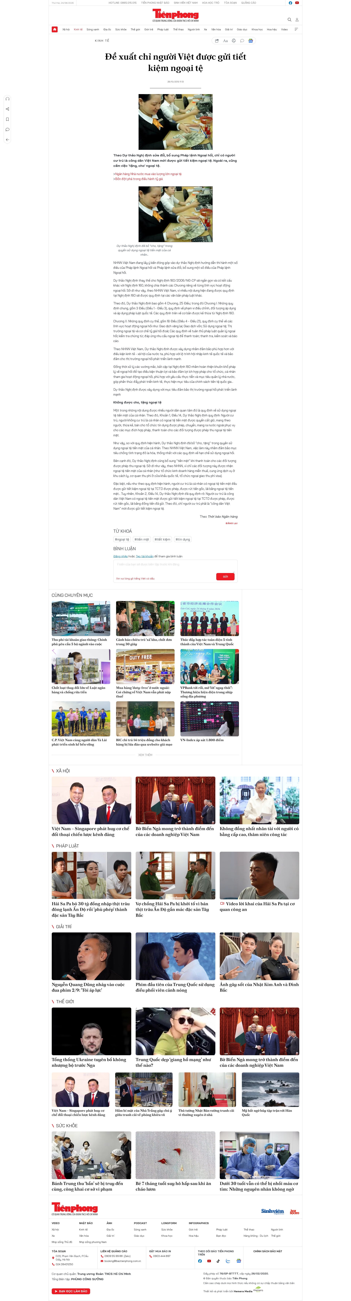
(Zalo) (127, 1256)
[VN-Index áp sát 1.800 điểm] (209, 718)
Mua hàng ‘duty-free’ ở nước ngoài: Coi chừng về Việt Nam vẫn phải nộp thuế (143, 692)
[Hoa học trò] (294, 1212)
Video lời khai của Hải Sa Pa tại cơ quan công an (257, 906)
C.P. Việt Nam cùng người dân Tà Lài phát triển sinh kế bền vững (79, 742)
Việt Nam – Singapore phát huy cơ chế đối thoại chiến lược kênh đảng (90, 831)
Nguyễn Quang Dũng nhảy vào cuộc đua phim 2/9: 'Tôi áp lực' (88, 987)
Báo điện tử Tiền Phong (176, 15)
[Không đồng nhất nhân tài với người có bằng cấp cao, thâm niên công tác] (259, 800)
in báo (233, 40)
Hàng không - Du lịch (256, 1235)
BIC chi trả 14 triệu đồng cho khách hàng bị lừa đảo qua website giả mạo (144, 742)
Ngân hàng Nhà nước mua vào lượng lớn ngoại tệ (148, 174)
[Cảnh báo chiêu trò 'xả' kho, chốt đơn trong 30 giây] (145, 618)
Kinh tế (78, 29)
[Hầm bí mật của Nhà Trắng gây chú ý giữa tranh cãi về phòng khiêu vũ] (144, 1089)
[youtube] (297, 3)
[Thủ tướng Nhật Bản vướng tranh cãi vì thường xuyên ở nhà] (207, 1089)
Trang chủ (55, 29)
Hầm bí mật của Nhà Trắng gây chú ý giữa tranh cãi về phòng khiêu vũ (143, 1112)
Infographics (199, 1223)
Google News (250, 40)
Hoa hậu (272, 29)
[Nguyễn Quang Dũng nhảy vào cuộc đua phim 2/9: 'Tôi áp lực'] (91, 956)
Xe (205, 29)
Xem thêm (296, 29)
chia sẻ (217, 40)
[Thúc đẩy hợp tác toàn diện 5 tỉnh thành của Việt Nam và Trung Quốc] (209, 618)
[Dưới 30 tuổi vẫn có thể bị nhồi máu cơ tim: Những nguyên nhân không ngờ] (259, 1155)
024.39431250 (64, 1264)
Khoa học (257, 29)
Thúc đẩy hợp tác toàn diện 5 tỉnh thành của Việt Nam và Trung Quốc (207, 642)
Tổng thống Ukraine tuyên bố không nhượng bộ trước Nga (89, 1062)
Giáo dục (242, 29)
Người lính (194, 29)
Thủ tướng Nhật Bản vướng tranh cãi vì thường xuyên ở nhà (206, 1112)
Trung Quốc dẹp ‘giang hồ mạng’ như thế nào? (173, 1062)
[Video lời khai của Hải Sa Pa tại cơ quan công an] (259, 875)
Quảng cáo (248, 2)
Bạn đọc (221, 1235)
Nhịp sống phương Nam (93, 1242)
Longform (169, 1223)
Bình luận (7, 129)
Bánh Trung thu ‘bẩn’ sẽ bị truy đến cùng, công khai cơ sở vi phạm (87, 1186)
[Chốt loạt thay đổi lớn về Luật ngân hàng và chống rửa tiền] (81, 666)
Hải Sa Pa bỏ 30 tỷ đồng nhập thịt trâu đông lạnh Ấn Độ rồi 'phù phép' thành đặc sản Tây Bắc (91, 909)
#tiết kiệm (162, 539)
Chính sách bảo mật (267, 1251)
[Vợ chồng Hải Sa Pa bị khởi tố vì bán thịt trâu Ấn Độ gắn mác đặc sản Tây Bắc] (175, 875)
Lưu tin (7, 119)
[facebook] (290, 3)
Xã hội (66, 29)
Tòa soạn (230, 2)
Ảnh (109, 1223)
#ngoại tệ (122, 539)
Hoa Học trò (210, 2)
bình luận (242, 40)
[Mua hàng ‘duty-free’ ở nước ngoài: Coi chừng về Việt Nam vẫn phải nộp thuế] (145, 666)
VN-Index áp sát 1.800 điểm (202, 740)
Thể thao (178, 29)
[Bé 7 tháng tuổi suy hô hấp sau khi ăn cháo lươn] (175, 1155)
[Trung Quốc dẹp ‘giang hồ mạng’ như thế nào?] (175, 1031)
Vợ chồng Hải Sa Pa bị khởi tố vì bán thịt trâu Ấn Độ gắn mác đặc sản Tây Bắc (172, 909)
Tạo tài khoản (145, 556)
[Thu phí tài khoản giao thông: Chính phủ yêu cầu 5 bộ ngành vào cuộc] (81, 618)
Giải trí (229, 29)
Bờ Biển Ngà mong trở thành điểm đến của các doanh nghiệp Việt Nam (175, 831)
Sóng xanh (93, 29)
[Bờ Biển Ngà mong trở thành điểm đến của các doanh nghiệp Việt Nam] (175, 800)
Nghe (7, 99)
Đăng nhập (120, 556)
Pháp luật (163, 29)
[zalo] (230, 1261)
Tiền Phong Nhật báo (155, 2)
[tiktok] (220, 1261)
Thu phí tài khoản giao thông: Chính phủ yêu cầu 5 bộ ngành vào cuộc (79, 642)
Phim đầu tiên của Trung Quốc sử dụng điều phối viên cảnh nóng (175, 987)
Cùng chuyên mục (72, 595)
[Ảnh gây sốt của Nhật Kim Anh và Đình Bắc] (259, 956)
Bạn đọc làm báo (73, 1291)
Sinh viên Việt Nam (186, 2)
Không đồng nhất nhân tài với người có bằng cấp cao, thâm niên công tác (259, 831)
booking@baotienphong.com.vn (123, 1261)
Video (284, 29)
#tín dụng (183, 539)
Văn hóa (216, 29)
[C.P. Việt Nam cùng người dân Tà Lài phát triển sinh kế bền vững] (81, 718)
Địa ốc (107, 29)
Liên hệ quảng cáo (114, 1251)
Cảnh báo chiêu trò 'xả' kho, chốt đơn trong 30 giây (144, 642)
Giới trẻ (148, 29)
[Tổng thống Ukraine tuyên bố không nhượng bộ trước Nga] (91, 1031)
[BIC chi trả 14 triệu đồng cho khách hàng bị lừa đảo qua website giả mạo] (145, 718)
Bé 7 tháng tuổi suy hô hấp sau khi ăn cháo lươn (173, 1186)
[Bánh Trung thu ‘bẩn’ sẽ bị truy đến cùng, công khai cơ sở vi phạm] (91, 1155)
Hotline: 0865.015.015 (123, 2)
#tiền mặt (142, 539)
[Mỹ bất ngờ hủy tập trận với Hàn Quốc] (270, 1089)
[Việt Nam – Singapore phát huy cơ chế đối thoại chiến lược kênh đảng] (91, 800)
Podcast (140, 1223)
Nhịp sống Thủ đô (62, 1242)
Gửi (225, 576)
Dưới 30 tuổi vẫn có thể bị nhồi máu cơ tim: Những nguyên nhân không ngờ (259, 1186)
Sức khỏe (121, 29)
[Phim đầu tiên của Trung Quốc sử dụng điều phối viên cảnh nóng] (175, 956)
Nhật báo (86, 1223)
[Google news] (240, 1261)
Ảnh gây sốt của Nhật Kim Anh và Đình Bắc (259, 987)
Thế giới (135, 29)
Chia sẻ (7, 109)
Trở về (7, 139)
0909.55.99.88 (114, 1256)
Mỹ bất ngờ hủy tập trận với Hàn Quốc (267, 1112)
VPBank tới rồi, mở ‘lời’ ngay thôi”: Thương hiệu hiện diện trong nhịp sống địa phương (206, 692)
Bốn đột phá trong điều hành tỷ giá (139, 179)
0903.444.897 (161, 1256)
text (225, 40)
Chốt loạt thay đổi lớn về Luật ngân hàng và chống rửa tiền (78, 690)
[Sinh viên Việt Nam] (272, 1212)
